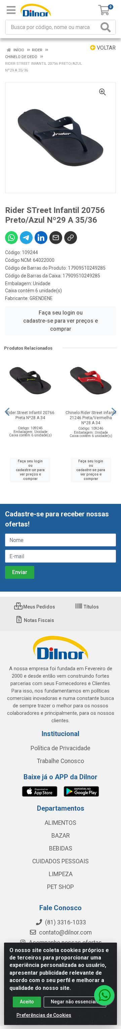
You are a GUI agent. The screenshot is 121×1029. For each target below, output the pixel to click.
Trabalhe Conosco (60, 761)
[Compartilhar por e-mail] (55, 237)
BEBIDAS (60, 848)
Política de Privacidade (60, 748)
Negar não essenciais (75, 1001)
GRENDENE (41, 298)
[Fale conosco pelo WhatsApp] (104, 995)
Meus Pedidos (38, 607)
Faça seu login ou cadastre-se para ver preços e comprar (60, 320)
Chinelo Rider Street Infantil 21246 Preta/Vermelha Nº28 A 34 (91, 417)
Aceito (27, 1001)
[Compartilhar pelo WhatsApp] (11, 237)
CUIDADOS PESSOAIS (60, 861)
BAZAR (60, 835)
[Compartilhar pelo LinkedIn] (41, 237)
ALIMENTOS (60, 822)
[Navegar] (7, 412)
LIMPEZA (61, 874)
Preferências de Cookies (43, 1015)
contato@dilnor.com (65, 932)
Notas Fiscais (38, 620)
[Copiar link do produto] (70, 237)
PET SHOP (60, 887)
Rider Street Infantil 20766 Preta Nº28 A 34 (30, 415)
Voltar (105, 48)
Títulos (91, 607)
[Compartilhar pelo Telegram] (26, 237)
